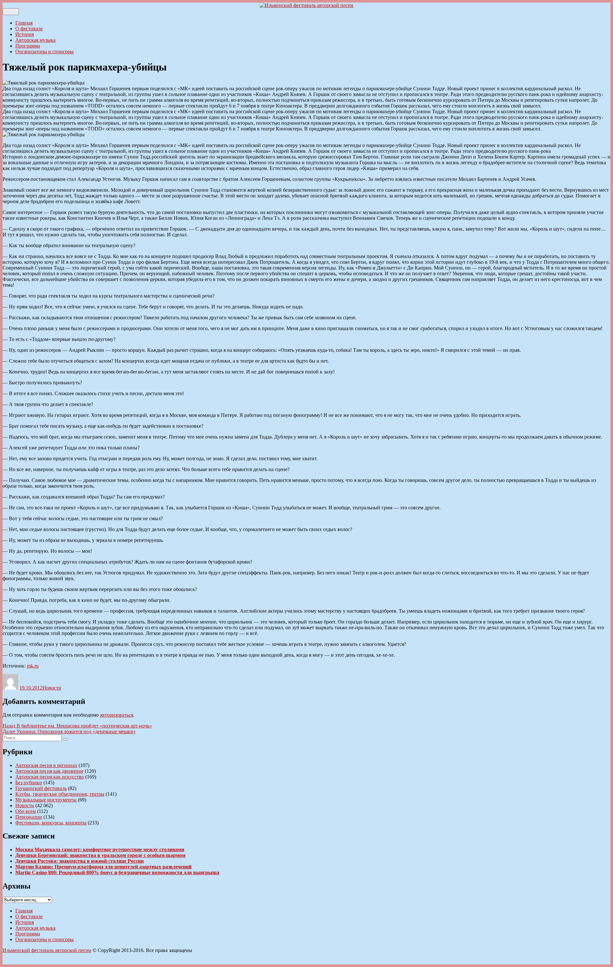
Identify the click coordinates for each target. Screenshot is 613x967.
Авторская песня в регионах (46, 765)
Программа (27, 45)
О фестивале (29, 28)
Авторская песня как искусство (49, 776)
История (24, 34)
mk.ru (33, 665)
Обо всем (25, 811)
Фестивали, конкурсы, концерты (51, 822)
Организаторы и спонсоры (44, 51)
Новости (51, 687)
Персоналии (28, 817)
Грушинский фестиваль (41, 788)
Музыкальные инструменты (46, 799)
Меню (10, 11)
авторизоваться (116, 715)
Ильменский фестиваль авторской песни (47, 950)
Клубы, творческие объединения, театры (59, 794)
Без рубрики (28, 782)
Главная (24, 23)
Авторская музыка (35, 40)
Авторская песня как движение (49, 771)
